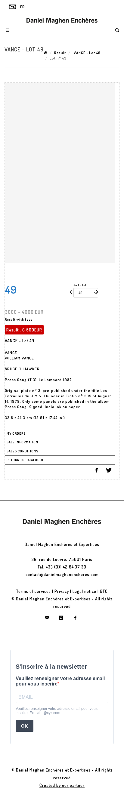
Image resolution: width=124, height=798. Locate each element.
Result (60, 53)
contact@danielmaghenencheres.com (62, 574)
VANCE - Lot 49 (87, 53)
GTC (104, 591)
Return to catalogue (25, 460)
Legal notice (84, 591)
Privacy (61, 591)
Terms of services (33, 591)
